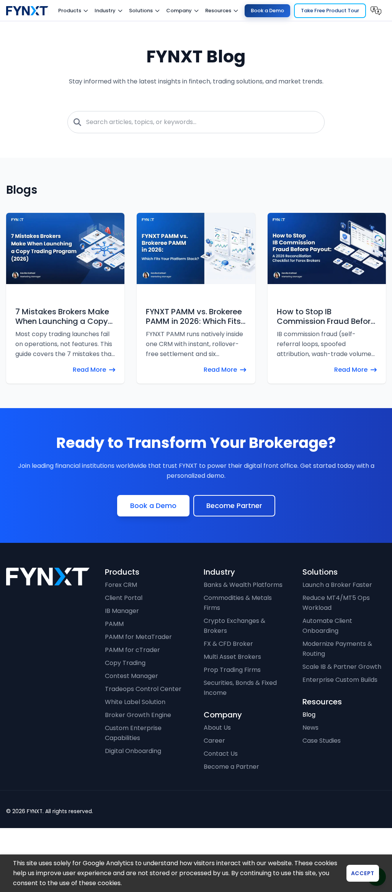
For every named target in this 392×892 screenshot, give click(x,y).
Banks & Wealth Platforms (243, 612)
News (310, 754)
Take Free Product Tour (330, 10)
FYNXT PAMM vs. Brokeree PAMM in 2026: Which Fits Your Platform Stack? (194, 316)
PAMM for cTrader (132, 677)
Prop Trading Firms (232, 697)
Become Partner (234, 532)
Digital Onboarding (133, 778)
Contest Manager (131, 703)
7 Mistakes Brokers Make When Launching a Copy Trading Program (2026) (62, 316)
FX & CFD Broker (228, 671)
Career (214, 767)
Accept (362, 873)
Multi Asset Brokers (232, 684)
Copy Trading (125, 690)
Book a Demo (267, 10)
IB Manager (122, 638)
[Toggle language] (376, 10)
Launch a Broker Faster (337, 612)
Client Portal (123, 625)
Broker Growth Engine (138, 742)
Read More (89, 369)
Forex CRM (121, 612)
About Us (217, 754)
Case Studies (321, 767)
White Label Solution (135, 729)
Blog (308, 741)
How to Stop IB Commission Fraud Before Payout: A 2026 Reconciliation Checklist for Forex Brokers (326, 316)
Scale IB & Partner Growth (341, 693)
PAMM (114, 651)
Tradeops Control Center (143, 716)
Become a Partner (231, 793)
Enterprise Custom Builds (339, 706)
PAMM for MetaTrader (138, 664)
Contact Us (221, 780)
